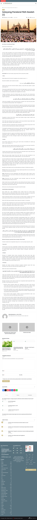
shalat (31, 462)
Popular (6, 395)
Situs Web (20, 374)
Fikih (6, 7)
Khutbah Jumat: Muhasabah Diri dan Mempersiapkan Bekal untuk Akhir (20, 426)
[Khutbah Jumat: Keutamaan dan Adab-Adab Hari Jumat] (5, 424)
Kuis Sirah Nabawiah (11, 401)
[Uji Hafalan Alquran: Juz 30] (5, 407)
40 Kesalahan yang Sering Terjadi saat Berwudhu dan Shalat (18, 348)
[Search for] (35, 4)
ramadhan (31, 460)
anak (32, 454)
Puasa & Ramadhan (4, 493)
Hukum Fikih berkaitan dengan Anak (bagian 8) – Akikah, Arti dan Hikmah (6, 348)
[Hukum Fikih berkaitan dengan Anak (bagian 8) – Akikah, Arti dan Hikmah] (7, 344)
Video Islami (3, 512)
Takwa (2, 502)
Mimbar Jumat (3, 487)
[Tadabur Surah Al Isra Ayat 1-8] (5, 411)
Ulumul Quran (3, 509)
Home (4, 7)
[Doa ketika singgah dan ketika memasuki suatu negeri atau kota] (14, 449)
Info (2, 478)
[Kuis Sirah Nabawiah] (5, 402)
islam (26, 457)
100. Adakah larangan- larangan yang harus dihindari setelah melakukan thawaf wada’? (18, 398)
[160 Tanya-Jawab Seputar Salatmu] (30, 343)
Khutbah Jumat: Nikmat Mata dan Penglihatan (16, 435)
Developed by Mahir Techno (18, 518)
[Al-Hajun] (22, 453)
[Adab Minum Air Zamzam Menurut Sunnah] (22, 451)
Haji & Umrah (3, 475)
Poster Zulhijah (28, 459)
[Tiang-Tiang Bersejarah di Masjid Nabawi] (18, 453)
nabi (32, 457)
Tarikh (2, 506)
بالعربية (2, 514)
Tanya (2, 503)
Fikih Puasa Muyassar (4, 472)
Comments (30, 395)
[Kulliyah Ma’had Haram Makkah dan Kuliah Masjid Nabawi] (14, 453)
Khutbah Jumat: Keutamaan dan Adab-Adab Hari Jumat (18, 422)
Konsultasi (2, 484)
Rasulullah (27, 462)
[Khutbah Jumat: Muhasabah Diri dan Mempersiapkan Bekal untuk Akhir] (5, 428)
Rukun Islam (3, 499)
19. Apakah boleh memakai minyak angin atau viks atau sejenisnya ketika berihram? (17, 414)
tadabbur (34, 462)
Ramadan (27, 460)
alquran (30, 454)
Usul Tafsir (3, 511)
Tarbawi (2, 505)
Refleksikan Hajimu (4, 496)
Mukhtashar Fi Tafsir (4, 490)
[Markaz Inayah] (7, 3)
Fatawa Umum (3, 469)
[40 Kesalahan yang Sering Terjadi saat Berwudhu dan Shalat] (18, 343)
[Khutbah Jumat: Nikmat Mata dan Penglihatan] (5, 437)
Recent (18, 395)
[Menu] (1, 4)
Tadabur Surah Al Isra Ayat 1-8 (13, 409)
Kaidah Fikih (3, 481)
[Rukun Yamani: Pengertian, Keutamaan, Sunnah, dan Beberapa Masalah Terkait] (5, 432)
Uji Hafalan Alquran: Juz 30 (13, 405)
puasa (32, 459)
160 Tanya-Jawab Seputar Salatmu (29, 348)
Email (3, 374)
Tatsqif (2, 508)
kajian (29, 457)
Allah (26, 454)
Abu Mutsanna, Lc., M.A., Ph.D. (7, 17)
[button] (32, 518)
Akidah (2, 463)
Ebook (2, 466)
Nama (3, 370)
